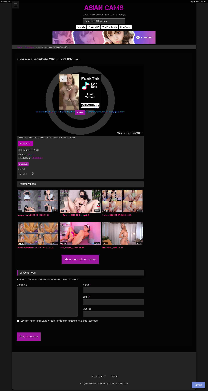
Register (203, 2)
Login (192, 2)
